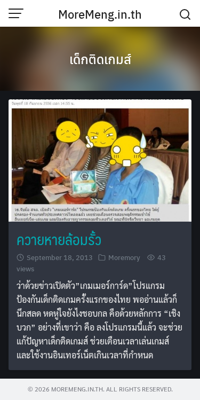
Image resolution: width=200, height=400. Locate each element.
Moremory (124, 257)
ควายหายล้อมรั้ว (59, 239)
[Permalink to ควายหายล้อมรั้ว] (100, 158)
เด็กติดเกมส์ (100, 59)
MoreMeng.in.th (100, 13)
